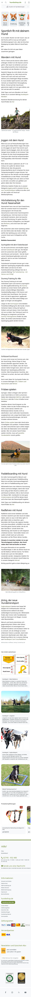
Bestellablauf (4, 853)
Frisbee (16, 399)
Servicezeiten (4, 916)
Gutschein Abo (5, 910)
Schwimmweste (6, 497)
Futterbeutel (10, 250)
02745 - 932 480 (10, 857)
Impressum (4, 892)
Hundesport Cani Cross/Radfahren (15, 639)
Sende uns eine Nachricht (14, 866)
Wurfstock (4, 399)
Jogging (10, 188)
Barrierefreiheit (5, 894)
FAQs (2, 851)
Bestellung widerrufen (8, 902)
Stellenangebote (5, 908)
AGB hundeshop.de (6, 885)
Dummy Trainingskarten (9, 316)
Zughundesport (6, 606)
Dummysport (14, 304)
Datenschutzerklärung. (13, 964)
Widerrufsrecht (5, 887)
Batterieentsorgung (6, 890)
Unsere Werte (4, 905)
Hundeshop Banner (6, 914)
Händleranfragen (5, 912)
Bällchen (19, 397)
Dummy (24, 286)
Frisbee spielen (9, 422)
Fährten (14, 384)
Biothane (7, 223)
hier (13, 102)
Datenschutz (4, 883)
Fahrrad (17, 560)
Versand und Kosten (6, 881)
